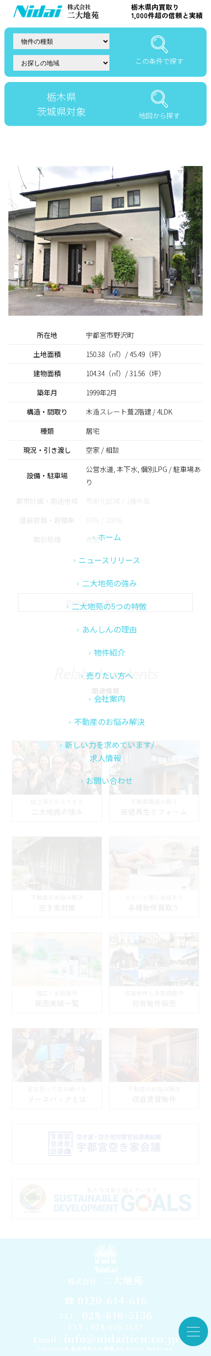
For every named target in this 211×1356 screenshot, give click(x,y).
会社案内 (109, 698)
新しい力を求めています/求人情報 (109, 751)
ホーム (109, 537)
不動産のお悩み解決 (109, 721)
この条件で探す (159, 61)
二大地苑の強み (109, 583)
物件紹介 (109, 652)
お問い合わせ (109, 780)
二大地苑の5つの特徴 (109, 606)
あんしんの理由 (109, 629)
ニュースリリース (109, 560)
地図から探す (159, 115)
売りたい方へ (109, 675)
